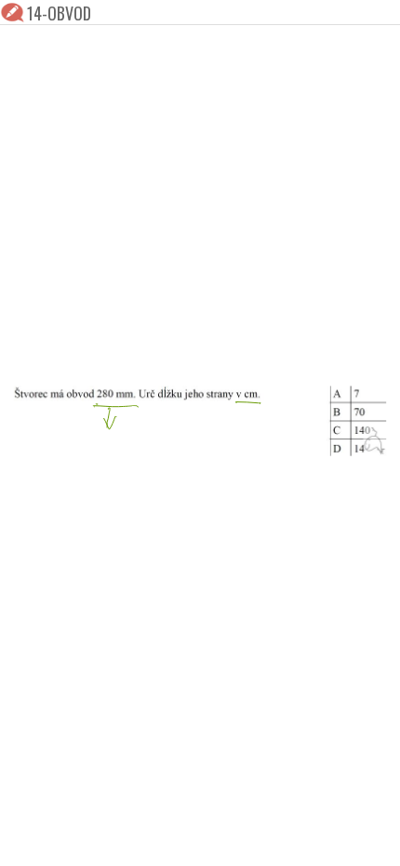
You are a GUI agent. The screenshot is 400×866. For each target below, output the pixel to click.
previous (158, 840)
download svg (346, 840)
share (374, 840)
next (242, 840)
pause (26, 840)
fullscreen (318, 840)
